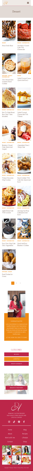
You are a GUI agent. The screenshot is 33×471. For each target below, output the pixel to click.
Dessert (4, 42)
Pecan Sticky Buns (7, 46)
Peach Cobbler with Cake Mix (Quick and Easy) (24, 180)
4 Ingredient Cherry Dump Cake (23, 146)
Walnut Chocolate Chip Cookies (7, 179)
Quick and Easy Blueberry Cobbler (23, 244)
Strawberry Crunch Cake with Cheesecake (23, 47)
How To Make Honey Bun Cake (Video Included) (8, 114)
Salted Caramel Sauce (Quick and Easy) (24, 79)
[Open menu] (28, 2)
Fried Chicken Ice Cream (7, 275)
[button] (16, 354)
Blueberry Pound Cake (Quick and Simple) (7, 147)
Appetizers (4, 75)
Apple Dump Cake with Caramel (7, 212)
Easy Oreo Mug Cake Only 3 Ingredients (8, 244)
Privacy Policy (20, 467)
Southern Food (25, 42)
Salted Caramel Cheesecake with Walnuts (22, 114)
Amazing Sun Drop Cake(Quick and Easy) (23, 213)
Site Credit (26, 467)
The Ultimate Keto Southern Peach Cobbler (7, 82)
